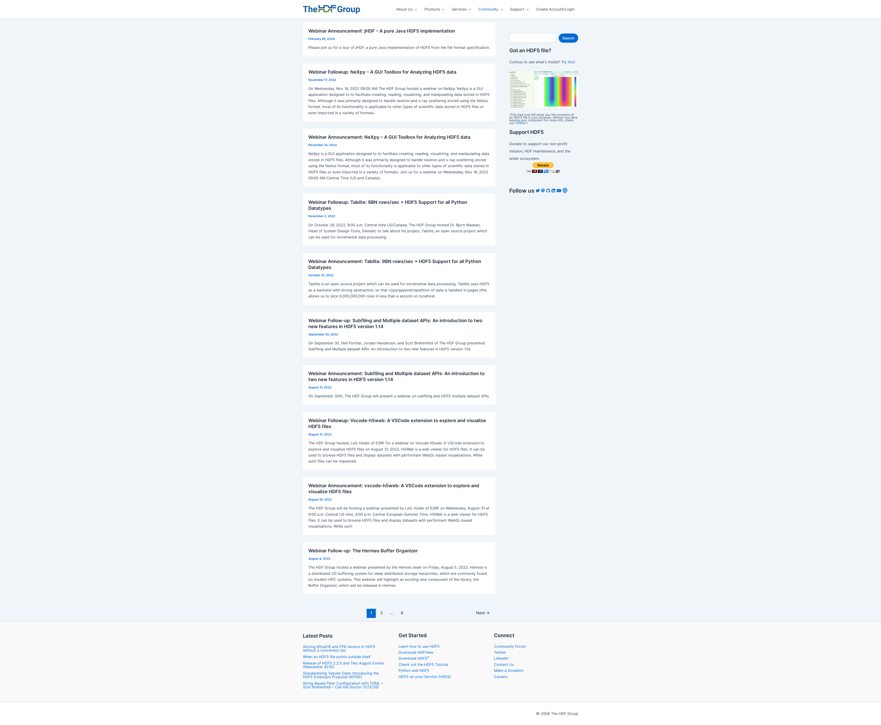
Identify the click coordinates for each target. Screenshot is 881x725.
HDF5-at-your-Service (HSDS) (425, 676)
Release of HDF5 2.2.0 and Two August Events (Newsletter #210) (343, 665)
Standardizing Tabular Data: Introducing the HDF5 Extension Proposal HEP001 (341, 675)
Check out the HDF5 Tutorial (423, 664)
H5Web (520, 123)
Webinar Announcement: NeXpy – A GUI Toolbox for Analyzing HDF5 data (389, 137)
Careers (500, 676)
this (571, 62)
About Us (404, 9)
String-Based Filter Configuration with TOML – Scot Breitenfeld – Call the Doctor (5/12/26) (343, 685)
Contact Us (504, 664)
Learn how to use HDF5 (419, 646)
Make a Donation (509, 670)
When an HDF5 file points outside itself (337, 656)
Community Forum (510, 646)
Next (483, 612)
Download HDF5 (414, 658)
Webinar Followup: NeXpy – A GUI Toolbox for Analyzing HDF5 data (382, 72)
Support (517, 9)
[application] (415, 9)
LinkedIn (501, 658)
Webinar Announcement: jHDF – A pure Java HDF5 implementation (381, 31)
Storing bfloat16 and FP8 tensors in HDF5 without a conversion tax (339, 648)
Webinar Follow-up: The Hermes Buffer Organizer (363, 550)
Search (568, 38)
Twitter (500, 652)
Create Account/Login (555, 9)
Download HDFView (416, 652)
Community (488, 9)
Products (432, 9)
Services (459, 9)
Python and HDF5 (414, 670)
